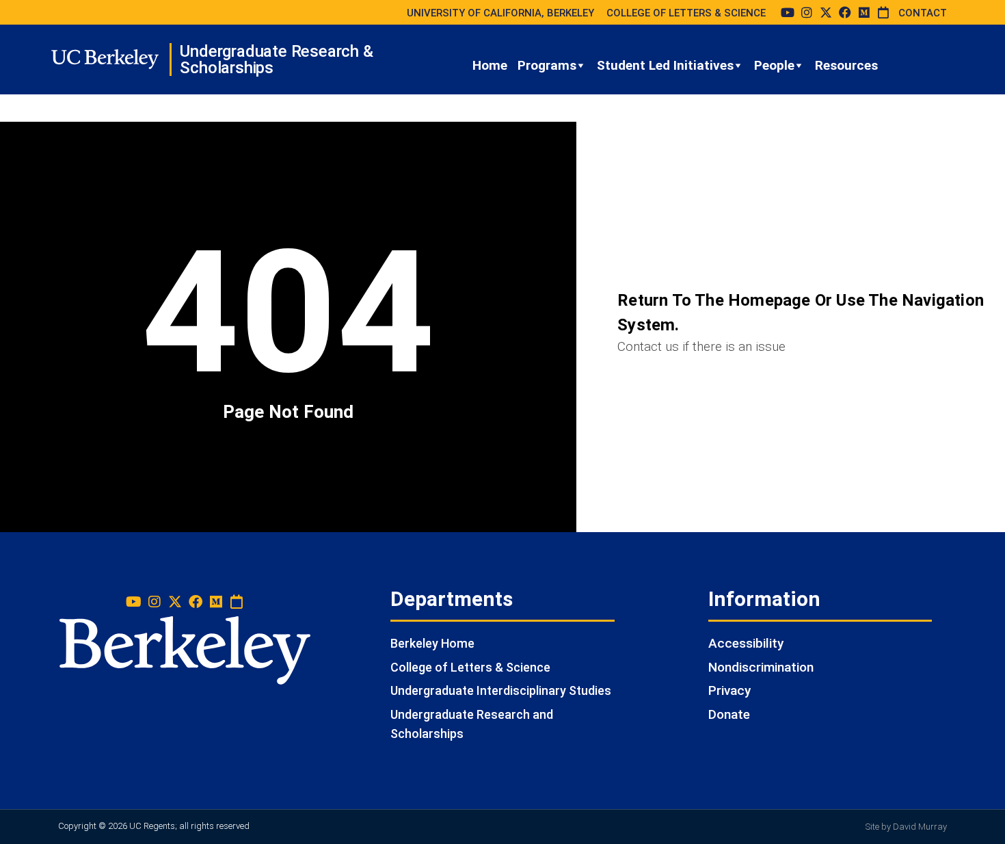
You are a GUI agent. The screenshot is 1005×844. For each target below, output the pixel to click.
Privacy (729, 690)
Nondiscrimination (761, 667)
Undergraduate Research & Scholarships (276, 59)
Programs (547, 65)
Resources (846, 65)
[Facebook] (845, 12)
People (774, 65)
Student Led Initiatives (665, 65)
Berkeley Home (432, 643)
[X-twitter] (825, 12)
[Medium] (864, 12)
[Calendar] (883, 12)
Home (489, 65)
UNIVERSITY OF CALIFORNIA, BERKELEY (500, 13)
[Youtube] (787, 12)
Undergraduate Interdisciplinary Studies (500, 690)
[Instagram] (806, 12)
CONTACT (922, 13)
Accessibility (745, 643)
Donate (729, 714)
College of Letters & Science (470, 667)
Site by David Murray (906, 826)
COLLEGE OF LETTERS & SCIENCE (686, 13)
